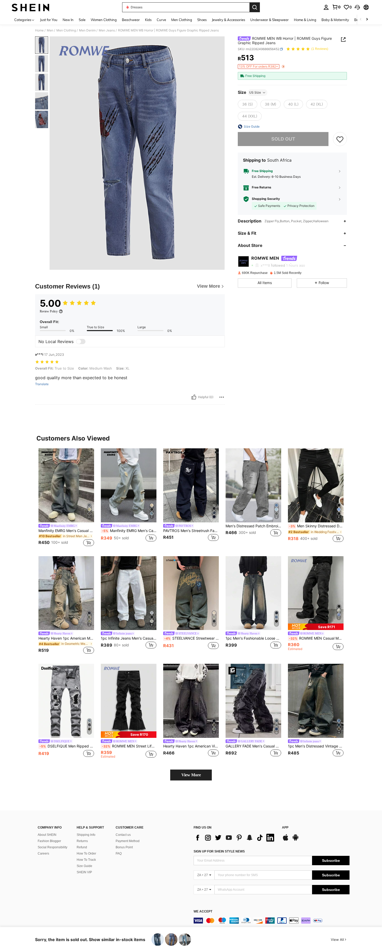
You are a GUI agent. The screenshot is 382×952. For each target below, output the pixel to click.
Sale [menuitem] (82, 20)
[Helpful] (194, 397)
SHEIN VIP (84, 872)
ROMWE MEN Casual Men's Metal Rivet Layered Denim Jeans (316, 638)
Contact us (123, 835)
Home (39, 30)
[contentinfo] (272, 920)
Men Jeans (107, 30)
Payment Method (128, 841)
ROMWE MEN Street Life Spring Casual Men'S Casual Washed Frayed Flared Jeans (129, 746)
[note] (316, 626)
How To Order (86, 853)
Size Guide (84, 866)
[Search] (254, 7)
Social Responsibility (52, 847)
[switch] (80, 341)
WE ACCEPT (203, 911)
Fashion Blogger (49, 841)
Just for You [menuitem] (48, 20)
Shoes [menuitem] (202, 20)
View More (191, 775)
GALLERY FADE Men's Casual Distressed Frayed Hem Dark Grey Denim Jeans (253, 746)
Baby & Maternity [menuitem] (335, 20)
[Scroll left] (361, 20)
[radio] (247, 104)
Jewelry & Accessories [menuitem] (228, 20)
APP (285, 827)
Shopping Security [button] (266, 199)
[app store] (285, 840)
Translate (42, 384)
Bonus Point (124, 847)
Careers (43, 853)
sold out (283, 139)
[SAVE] (340, 139)
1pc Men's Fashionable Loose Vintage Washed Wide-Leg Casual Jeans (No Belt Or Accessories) (253, 638)
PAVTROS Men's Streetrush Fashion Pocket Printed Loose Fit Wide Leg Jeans (191, 531)
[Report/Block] (222, 397)
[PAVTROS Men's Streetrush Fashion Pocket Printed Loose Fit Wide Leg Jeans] (191, 485)
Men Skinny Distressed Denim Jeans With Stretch (316, 526)
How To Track (86, 860)
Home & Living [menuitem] (305, 20)
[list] (235, 838)
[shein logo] (30, 7)
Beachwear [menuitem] (131, 20)
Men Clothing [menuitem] (181, 20)
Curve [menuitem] (161, 20)
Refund (82, 847)
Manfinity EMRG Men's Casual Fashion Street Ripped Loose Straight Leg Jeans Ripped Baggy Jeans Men (129, 531)
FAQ (119, 853)
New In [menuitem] (68, 20)
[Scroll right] (367, 20)
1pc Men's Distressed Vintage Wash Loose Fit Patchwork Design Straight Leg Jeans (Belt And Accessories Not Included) (316, 746)
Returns (82, 841)
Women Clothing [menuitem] (104, 20)
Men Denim (87, 30)
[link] (336, 7)
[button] (357, 7)
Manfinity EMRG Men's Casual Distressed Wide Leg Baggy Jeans (66, 531)
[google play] (295, 840)
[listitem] (66, 498)
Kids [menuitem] (148, 20)
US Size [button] (255, 92)
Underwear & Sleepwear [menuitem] (269, 20)
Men (50, 30)
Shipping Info (86, 835)
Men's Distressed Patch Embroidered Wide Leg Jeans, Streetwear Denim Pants (253, 526)
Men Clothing (66, 30)
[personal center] (326, 7)
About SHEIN (47, 835)
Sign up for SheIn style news (219, 851)
